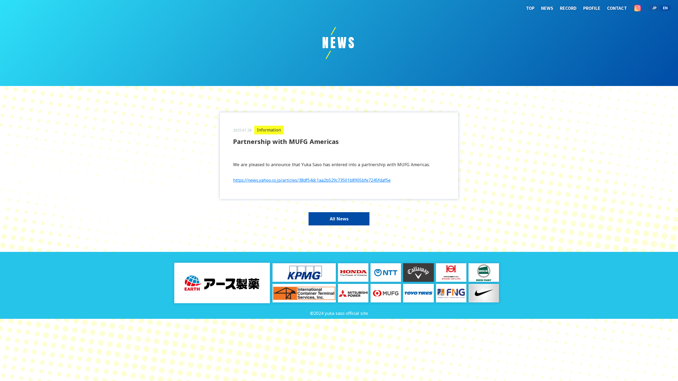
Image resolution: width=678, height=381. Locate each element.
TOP (530, 8)
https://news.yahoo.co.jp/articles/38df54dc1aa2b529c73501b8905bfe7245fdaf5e (312, 180)
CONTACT (617, 8)
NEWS (547, 8)
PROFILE (591, 8)
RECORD (568, 8)
